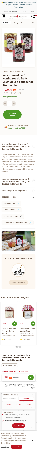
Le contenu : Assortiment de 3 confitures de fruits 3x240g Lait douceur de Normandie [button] (16, 181)
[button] (6, 22)
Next (19, 347)
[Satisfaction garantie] (23, 385)
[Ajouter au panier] (14, 323)
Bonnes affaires (9, 210)
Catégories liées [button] (9, 197)
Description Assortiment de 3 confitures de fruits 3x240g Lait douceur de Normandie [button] (16, 146)
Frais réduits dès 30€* (10, 11)
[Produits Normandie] (18, 16)
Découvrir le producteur (18, 282)
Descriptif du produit (10, 97)
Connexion (31, 11)
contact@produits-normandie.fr (15, 420)
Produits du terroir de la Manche (15, 223)
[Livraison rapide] (15, 385)
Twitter (18, 404)
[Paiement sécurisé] (6, 385)
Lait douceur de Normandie (13, 71)
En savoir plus (5, 447)
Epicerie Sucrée (9, 203)
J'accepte (16, 447)
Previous (17, 347)
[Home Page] (14, 23)
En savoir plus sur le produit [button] (14, 190)
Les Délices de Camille (8, 335)
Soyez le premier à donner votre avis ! (15, 371)
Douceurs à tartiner (11, 216)
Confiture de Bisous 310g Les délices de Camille (9, 331)
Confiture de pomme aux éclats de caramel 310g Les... (27, 331)
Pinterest (28, 404)
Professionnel (25, 11)
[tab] (18, 147)
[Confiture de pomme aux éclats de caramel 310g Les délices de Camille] (27, 311)
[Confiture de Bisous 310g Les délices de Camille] (9, 311)
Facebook (9, 404)
